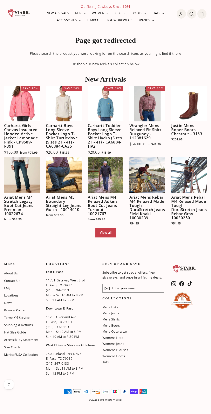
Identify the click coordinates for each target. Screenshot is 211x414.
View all (105, 232)
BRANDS (144, 20)
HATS (156, 13)
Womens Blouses (115, 350)
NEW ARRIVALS (58, 13)
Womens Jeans (113, 344)
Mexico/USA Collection (21, 354)
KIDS (118, 13)
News (8, 303)
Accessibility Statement (21, 340)
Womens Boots (113, 356)
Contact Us (12, 281)
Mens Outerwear (114, 331)
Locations (11, 295)
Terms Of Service (16, 318)
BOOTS (137, 13)
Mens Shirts (111, 319)
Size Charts (12, 347)
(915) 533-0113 (57, 327)
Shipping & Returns (18, 325)
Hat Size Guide (15, 332)
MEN (79, 13)
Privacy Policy (14, 310)
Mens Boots (111, 325)
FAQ (7, 288)
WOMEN (98, 13)
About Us (11, 273)
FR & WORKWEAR (118, 20)
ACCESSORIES (67, 20)
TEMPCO (93, 20)
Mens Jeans (110, 313)
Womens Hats (112, 338)
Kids (105, 362)
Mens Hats (110, 307)
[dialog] (201, 14)
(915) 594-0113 (57, 290)
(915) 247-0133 (57, 363)
